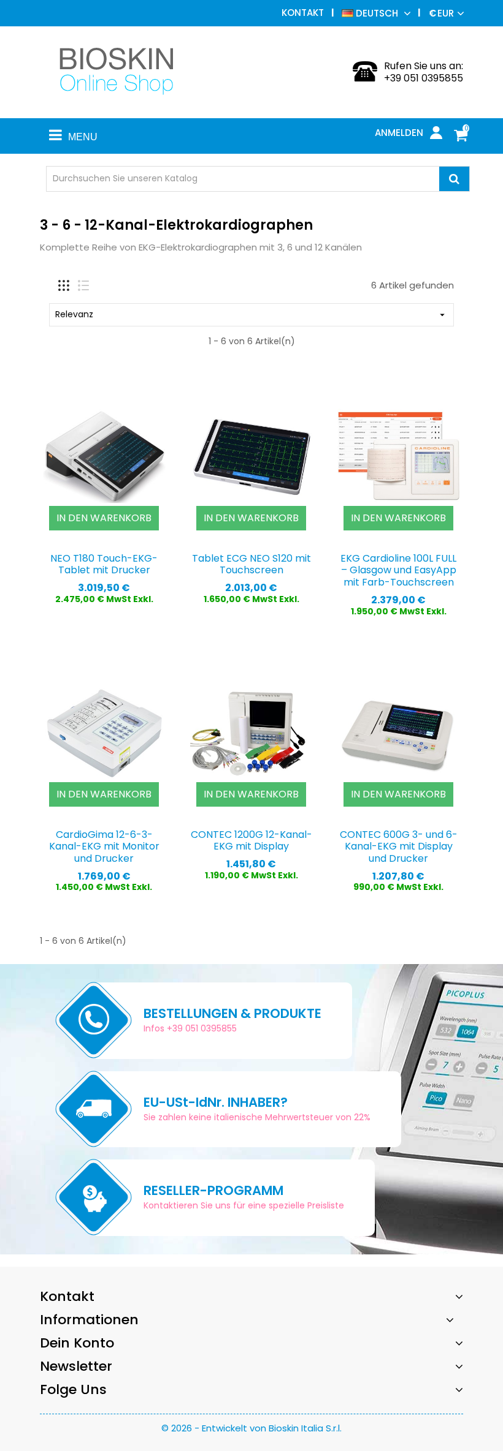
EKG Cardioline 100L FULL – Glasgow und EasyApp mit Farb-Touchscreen (398, 570)
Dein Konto (77, 1342)
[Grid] (63, 285)
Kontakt (303, 12)
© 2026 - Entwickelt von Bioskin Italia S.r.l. (251, 1428)
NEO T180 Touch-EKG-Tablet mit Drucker (104, 564)
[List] (83, 285)
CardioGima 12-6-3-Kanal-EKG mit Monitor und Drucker (104, 846)
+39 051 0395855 (423, 78)
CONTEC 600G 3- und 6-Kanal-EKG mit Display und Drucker (399, 846)
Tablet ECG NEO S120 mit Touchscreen (251, 564)
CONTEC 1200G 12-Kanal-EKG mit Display (251, 840)
